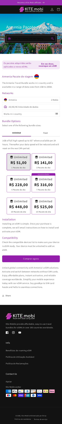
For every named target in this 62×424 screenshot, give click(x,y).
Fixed (45, 133)
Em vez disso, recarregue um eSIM (48, 65)
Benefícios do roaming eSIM (19, 350)
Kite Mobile (25, 416)
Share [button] (8, 295)
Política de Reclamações (17, 363)
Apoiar (9, 381)
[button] (1, 9)
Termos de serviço (40, 419)
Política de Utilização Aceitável (20, 357)
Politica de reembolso (23, 419)
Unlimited (16, 132)
